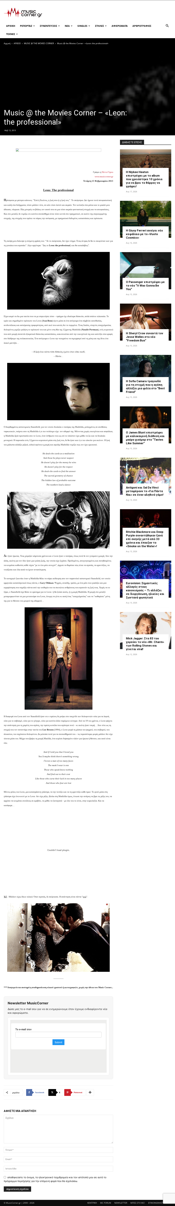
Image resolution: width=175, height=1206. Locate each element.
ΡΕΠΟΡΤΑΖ (26, 25)
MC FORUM (105, 1202)
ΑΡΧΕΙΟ (17, 43)
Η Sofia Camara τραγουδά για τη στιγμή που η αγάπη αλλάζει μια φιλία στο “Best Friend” (145, 386)
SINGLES (82, 25)
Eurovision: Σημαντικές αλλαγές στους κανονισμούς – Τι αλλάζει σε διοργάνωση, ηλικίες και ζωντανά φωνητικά (145, 590)
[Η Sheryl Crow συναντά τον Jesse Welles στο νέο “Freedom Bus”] (145, 322)
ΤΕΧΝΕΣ (10, 34)
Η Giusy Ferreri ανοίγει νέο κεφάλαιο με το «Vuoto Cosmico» (144, 234)
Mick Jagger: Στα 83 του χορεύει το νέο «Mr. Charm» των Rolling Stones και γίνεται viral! (145, 644)
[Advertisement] (109, 13)
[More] (90, 1092)
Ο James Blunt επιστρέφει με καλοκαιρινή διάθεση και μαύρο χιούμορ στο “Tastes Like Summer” (145, 438)
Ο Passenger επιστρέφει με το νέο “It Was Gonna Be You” (145, 285)
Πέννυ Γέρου (107, 172)
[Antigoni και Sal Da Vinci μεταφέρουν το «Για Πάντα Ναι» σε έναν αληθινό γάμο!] (145, 476)
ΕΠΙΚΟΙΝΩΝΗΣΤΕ (156, 1202)
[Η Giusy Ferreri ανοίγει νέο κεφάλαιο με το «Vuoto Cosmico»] (145, 219)
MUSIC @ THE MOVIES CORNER (39, 43)
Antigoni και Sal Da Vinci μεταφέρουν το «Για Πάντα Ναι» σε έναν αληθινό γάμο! (145, 491)
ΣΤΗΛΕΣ (99, 25)
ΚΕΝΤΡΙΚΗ (92, 1202)
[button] (167, 26)
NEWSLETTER (120, 1202)
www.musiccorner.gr (104, 176)
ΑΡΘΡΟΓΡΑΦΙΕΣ (141, 25)
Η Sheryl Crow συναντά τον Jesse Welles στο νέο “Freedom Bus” (144, 337)
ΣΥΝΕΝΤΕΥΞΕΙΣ (48, 25)
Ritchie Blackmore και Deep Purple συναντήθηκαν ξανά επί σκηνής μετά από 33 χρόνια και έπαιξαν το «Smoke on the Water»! (144, 539)
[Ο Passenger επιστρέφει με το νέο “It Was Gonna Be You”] (145, 270)
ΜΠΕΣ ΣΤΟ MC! (137, 1202)
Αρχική (7, 43)
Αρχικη (10, 25)
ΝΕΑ (67, 25)
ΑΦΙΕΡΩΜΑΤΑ (120, 25)
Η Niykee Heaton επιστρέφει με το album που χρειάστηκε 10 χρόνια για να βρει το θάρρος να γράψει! (144, 179)
